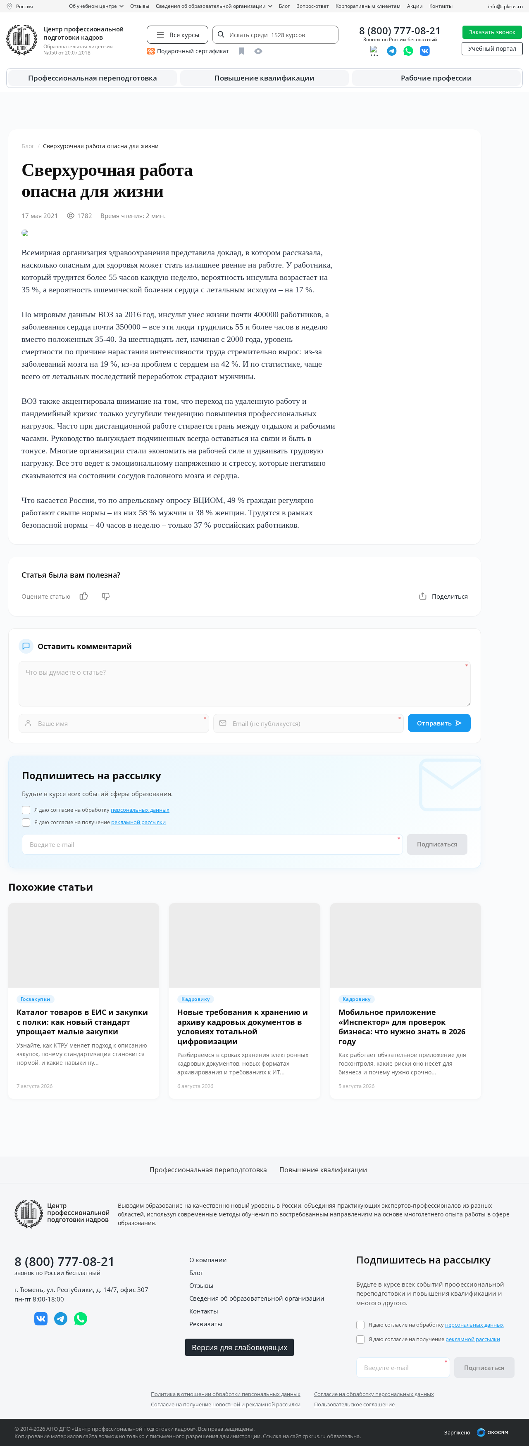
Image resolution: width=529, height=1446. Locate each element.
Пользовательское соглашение (354, 1404)
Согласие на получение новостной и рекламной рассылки (225, 1404)
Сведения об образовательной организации (211, 5)
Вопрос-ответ (312, 5)
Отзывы (139, 5)
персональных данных (140, 809)
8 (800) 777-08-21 (400, 31)
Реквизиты (205, 1324)
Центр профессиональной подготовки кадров (83, 33)
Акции (415, 5)
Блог (284, 5)
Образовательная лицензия (78, 46)
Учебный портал (492, 48)
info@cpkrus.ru (505, 6)
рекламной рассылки (138, 822)
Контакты (441, 5)
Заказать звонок (492, 32)
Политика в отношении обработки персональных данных (225, 1394)
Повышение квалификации (264, 78)
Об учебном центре (93, 5)
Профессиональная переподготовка (92, 78)
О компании (208, 1260)
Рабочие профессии (436, 78)
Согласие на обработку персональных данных (374, 1394)
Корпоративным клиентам (368, 5)
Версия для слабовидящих (239, 1347)
